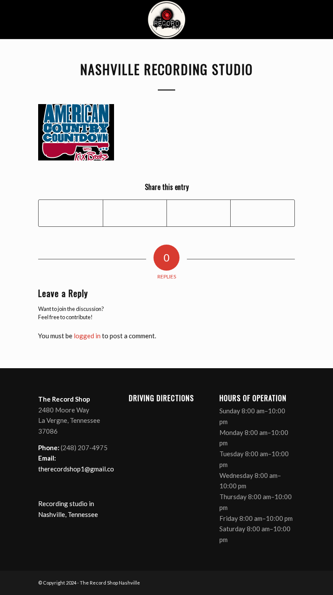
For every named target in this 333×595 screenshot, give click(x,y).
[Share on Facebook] (70, 213)
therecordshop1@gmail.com (78, 469)
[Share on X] (134, 213)
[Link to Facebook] (249, 581)
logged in (87, 336)
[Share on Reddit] (262, 213)
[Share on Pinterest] (198, 213)
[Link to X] (262, 581)
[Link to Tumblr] (288, 581)
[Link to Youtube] (275, 581)
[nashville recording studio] (166, 19)
